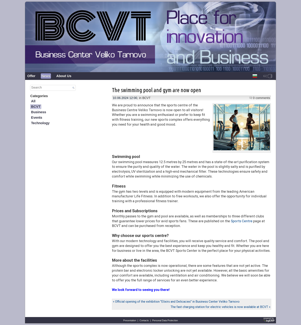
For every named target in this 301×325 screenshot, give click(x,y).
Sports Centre (241, 221)
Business (38, 112)
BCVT (35, 107)
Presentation (129, 320)
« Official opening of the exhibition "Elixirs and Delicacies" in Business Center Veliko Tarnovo (176, 301)
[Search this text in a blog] (73, 88)
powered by (269, 319)
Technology (40, 123)
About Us (63, 76)
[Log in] (268, 76)
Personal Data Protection (165, 320)
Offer (31, 76)
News (45, 76)
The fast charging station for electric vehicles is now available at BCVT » (220, 307)
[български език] (255, 76)
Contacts (144, 320)
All (33, 101)
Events (36, 117)
